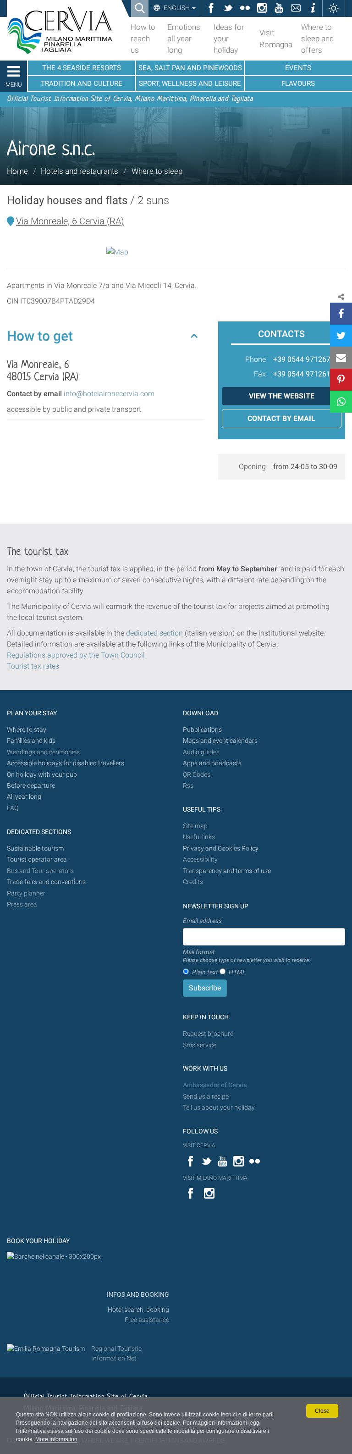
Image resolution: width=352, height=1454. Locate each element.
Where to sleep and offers (317, 38)
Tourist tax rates (33, 666)
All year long (24, 797)
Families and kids (31, 741)
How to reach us (143, 38)
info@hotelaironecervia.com (109, 393)
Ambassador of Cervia (215, 1085)
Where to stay (26, 730)
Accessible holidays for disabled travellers (65, 763)
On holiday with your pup (42, 775)
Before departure (31, 786)
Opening (252, 466)
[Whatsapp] (341, 402)
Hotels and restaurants (79, 171)
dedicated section (154, 633)
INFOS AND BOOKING (137, 1295)
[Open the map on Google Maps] (117, 251)
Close (322, 1411)
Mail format (246, 956)
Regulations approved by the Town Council (76, 655)
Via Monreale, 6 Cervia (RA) (70, 221)
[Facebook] (341, 314)
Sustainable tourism (35, 848)
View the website (281, 396)
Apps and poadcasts (212, 763)
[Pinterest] (341, 380)
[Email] (341, 358)
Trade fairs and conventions (46, 882)
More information (56, 1439)
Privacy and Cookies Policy (220, 848)
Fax (260, 374)
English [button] (176, 7)
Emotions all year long (183, 38)
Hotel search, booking (138, 1310)
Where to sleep (157, 171)
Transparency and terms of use (227, 871)
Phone (255, 359)
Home (17, 171)
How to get (40, 336)
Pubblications (202, 730)
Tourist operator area (37, 859)
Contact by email (281, 418)
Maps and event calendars (220, 741)
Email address (202, 920)
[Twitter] (341, 336)
